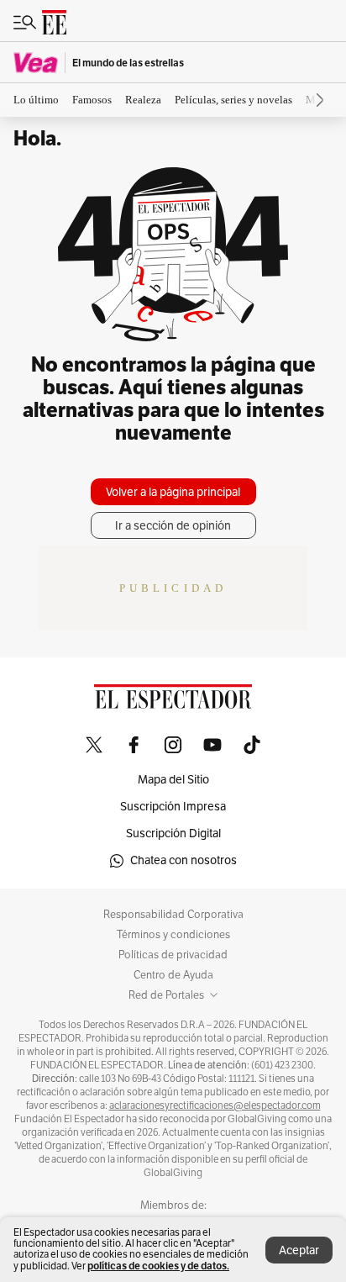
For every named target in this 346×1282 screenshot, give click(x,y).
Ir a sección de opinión (173, 526)
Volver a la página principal (173, 492)
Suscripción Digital (173, 833)
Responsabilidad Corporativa (173, 915)
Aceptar (299, 1250)
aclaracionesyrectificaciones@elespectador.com (215, 1105)
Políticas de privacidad (173, 955)
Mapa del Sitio (173, 780)
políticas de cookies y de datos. (158, 1265)
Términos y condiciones (173, 935)
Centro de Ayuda (173, 975)
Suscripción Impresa (173, 806)
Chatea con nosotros (183, 860)
